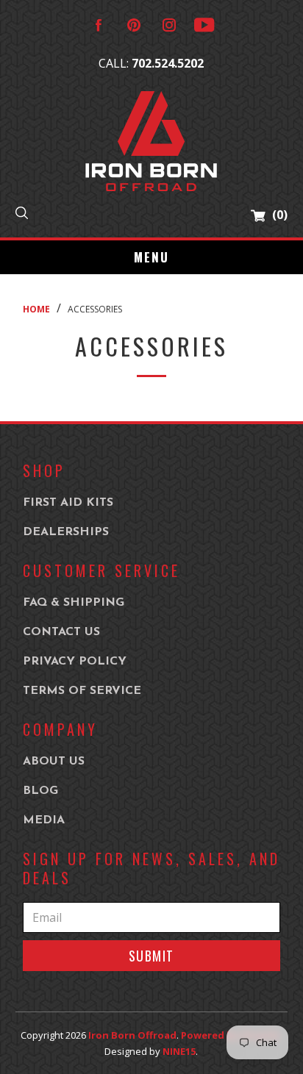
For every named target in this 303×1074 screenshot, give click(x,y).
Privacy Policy (74, 661)
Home (36, 309)
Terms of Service (82, 691)
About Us (54, 761)
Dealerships (66, 532)
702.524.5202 (168, 63)
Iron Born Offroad (132, 1035)
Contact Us (61, 632)
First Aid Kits (68, 503)
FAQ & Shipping (73, 603)
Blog (40, 791)
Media (44, 820)
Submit (151, 955)
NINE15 (179, 1051)
